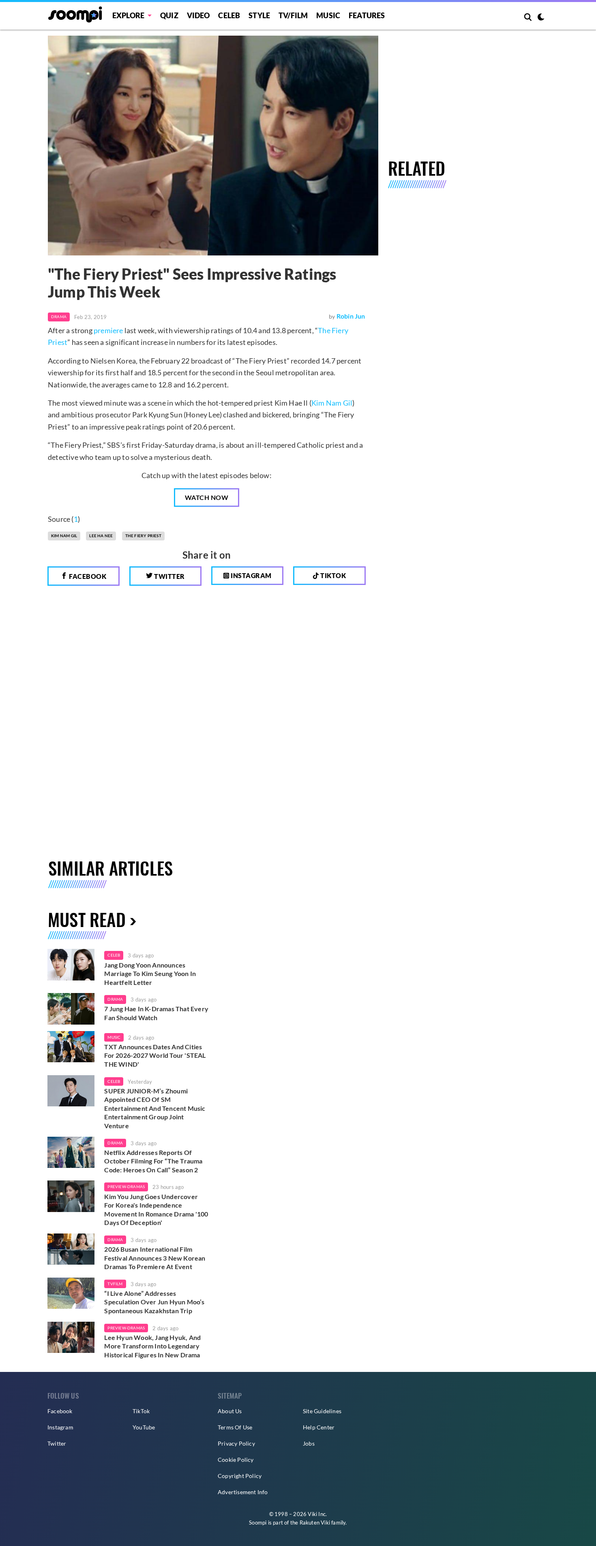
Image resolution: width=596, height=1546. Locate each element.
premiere (108, 330)
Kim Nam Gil (331, 402)
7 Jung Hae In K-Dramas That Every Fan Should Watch (156, 1013)
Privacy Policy (236, 1443)
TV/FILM (293, 15)
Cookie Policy (236, 1459)
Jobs (309, 1443)
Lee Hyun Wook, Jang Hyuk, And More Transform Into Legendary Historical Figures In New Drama (152, 1346)
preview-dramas (126, 1186)
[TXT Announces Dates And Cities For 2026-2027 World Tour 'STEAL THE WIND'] (70, 1047)
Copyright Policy (240, 1475)
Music (328, 15)
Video (198, 15)
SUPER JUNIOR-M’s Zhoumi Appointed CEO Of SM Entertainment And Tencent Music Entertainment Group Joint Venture (154, 1108)
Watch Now (207, 497)
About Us (230, 1411)
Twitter (169, 576)
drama (115, 999)
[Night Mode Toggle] (541, 18)
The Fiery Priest (143, 535)
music (113, 1037)
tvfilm (114, 1283)
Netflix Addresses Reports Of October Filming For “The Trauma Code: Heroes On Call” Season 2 (153, 1161)
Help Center (318, 1427)
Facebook (87, 576)
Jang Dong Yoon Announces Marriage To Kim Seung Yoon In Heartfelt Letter (150, 973)
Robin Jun (351, 316)
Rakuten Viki (315, 1522)
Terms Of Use (235, 1427)
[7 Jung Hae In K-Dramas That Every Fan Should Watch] (70, 1009)
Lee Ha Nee (101, 535)
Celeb (229, 15)
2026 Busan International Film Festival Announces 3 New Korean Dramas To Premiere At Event (154, 1257)
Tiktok (332, 575)
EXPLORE (128, 15)
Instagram (250, 575)
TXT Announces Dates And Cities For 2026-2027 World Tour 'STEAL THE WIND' (155, 1055)
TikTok (141, 1411)
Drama (58, 316)
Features (367, 15)
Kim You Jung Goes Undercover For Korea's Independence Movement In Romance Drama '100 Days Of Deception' (156, 1210)
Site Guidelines (322, 1411)
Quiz (169, 15)
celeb (113, 955)
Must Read (87, 919)
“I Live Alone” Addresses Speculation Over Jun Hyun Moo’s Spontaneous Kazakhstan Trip (154, 1301)
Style (259, 15)
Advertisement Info (243, 1492)
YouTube (144, 1427)
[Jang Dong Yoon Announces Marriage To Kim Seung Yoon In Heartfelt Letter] (70, 964)
